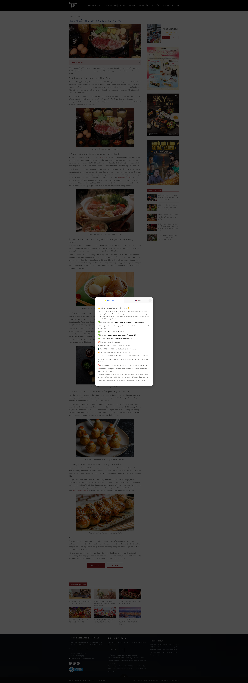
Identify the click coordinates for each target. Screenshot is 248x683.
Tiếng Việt (110, 300)
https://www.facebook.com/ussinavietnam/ (129, 322)
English (139, 300)
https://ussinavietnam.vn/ (115, 331)
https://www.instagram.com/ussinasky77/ (122, 335)
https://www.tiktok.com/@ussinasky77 (119, 338)
